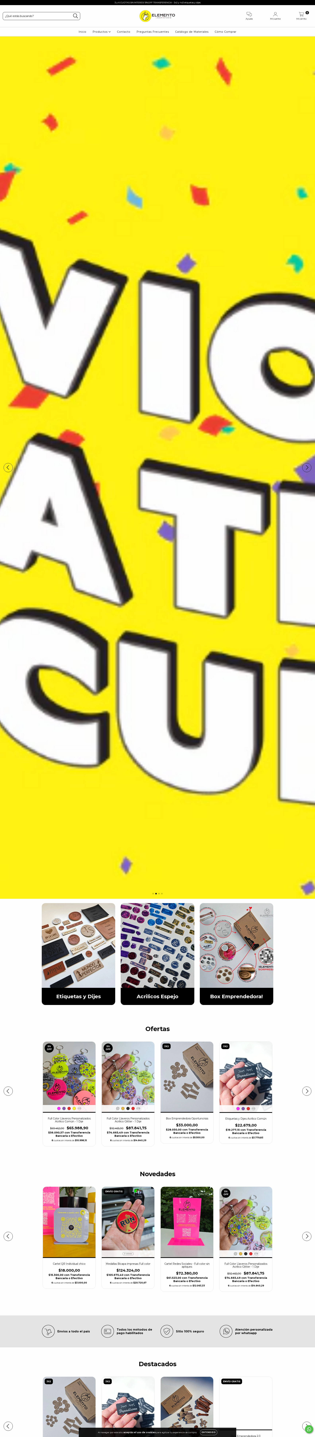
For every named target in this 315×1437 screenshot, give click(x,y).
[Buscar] (75, 16)
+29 (138, 1108)
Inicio (82, 31)
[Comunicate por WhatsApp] (309, 1429)
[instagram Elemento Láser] (5, 2)
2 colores (128, 1253)
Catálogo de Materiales (192, 31)
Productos (100, 31)
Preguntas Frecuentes (153, 31)
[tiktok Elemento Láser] (16, 2)
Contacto (123, 31)
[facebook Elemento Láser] (11, 2)
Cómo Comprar (225, 31)
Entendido (209, 1432)
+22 (79, 1108)
